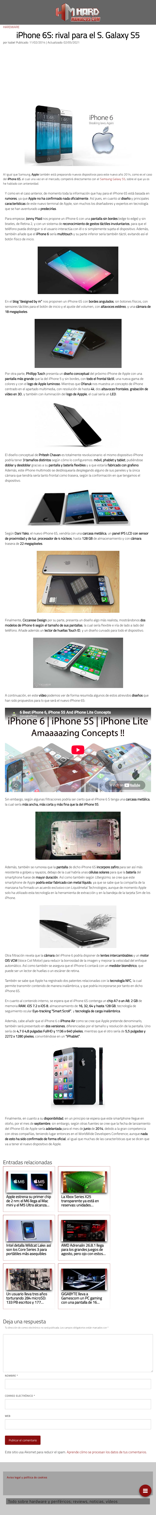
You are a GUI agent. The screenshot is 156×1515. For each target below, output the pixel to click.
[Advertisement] (78, 76)
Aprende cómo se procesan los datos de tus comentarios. (107, 1452)
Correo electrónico (20, 1396)
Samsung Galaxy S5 (112, 179)
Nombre (11, 1375)
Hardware (11, 27)
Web (7, 1416)
